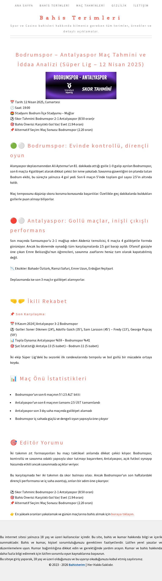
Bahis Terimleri (81, 18)
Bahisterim (77, 565)
